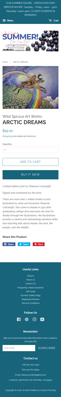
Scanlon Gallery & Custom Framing (39, 390)
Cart (55, 20)
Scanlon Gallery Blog (30, 295)
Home (5, 62)
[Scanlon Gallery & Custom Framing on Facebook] (19, 320)
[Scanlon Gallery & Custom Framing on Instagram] (34, 320)
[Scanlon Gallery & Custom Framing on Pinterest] (26, 320)
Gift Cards (30, 291)
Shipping (7, 136)
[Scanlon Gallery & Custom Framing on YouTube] (42, 320)
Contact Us (30, 283)
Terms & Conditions (31, 303)
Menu (10, 20)
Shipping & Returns (30, 299)
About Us (30, 280)
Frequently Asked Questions (30, 288)
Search (30, 276)
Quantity (7, 144)
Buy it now (30, 174)
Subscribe (47, 348)
